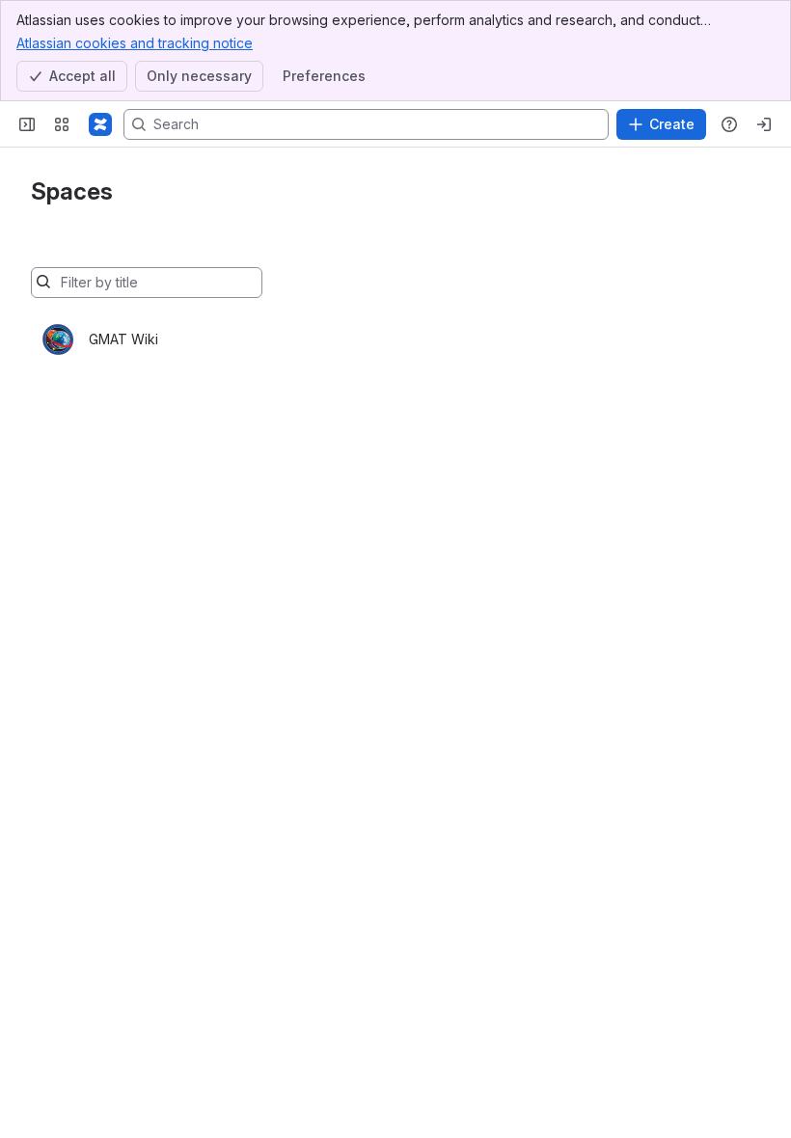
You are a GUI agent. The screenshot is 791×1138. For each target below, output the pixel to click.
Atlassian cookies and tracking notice (134, 43)
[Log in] (764, 124)
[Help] (729, 124)
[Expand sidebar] (27, 124)
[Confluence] (100, 124)
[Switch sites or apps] (61, 124)
